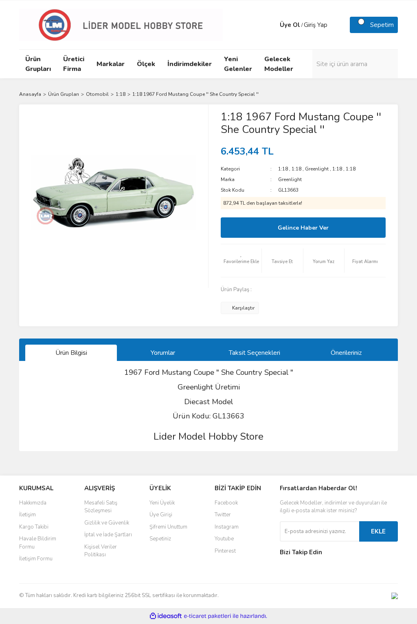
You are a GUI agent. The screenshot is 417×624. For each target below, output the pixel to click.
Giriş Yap (315, 25)
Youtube (224, 538)
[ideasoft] (165, 616)
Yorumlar (163, 352)
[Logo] (121, 24)
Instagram (227, 527)
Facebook (226, 503)
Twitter (223, 514)
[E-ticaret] (207, 616)
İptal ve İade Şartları (108, 534)
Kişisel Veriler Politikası (100, 551)
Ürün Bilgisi (71, 352)
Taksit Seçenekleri (254, 352)
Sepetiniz (160, 538)
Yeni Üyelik (162, 503)
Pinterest (225, 551)
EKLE (378, 531)
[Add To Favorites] (241, 260)
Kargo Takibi (33, 527)
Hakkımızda (32, 503)
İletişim (27, 514)
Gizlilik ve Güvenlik (106, 523)
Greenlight (317, 169)
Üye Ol (290, 25)
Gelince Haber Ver (303, 228)
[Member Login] (271, 25)
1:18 (283, 169)
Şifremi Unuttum (168, 527)
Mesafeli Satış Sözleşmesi (100, 507)
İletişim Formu (36, 558)
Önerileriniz (346, 352)
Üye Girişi (160, 514)
